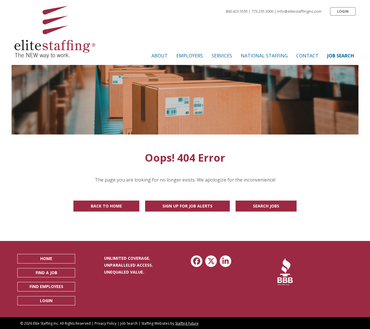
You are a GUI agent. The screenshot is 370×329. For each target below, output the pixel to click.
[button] (343, 11)
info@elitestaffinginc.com (299, 11)
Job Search (129, 323)
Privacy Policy (105, 323)
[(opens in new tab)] (285, 271)
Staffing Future (187, 323)
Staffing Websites (155, 323)
